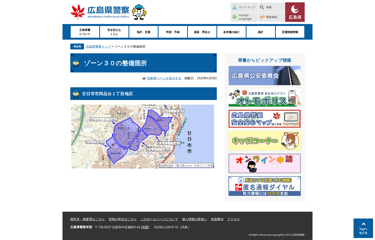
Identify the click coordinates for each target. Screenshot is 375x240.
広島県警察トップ (98, 46)
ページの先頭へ (363, 228)
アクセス (233, 219)
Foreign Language (245, 17)
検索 (269, 7)
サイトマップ (247, 7)
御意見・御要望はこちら (87, 219)
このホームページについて (159, 219)
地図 (145, 227)
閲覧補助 (271, 17)
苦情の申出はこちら (123, 219)
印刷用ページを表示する (164, 78)
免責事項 (217, 219)
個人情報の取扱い (194, 219)
